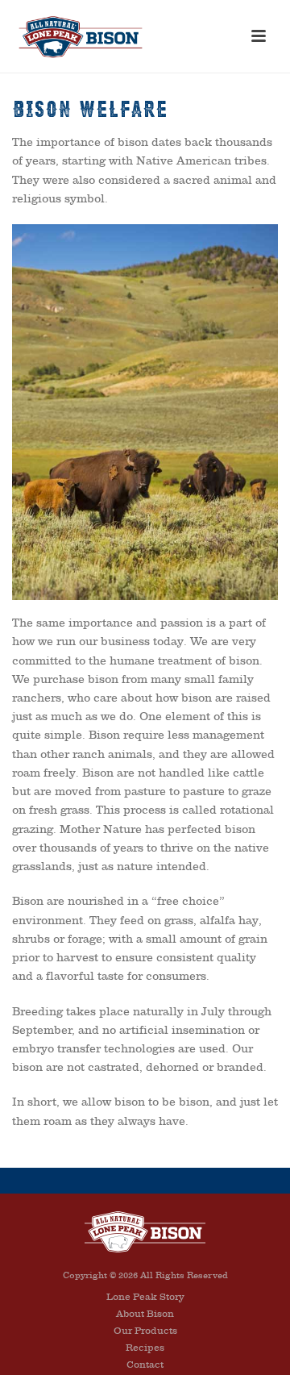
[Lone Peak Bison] (145, 1231)
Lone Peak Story (145, 1296)
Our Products (145, 1330)
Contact (145, 1364)
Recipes (145, 1347)
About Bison (145, 1313)
